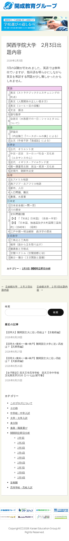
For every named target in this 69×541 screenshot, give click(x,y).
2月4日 (21, 452)
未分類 (14, 423)
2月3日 (26, 268)
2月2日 (21, 442)
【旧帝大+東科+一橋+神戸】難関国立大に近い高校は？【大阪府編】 (33, 359)
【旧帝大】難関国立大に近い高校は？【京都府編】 (33, 332)
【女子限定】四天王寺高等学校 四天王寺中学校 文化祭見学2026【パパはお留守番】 (33, 374)
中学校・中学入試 (20, 413)
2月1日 (21, 437)
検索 (7, 306)
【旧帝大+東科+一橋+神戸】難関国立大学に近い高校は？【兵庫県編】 (34, 345)
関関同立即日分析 (41, 268)
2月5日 (21, 457)
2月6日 (21, 462)
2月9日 (21, 477)
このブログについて (21, 403)
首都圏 (14, 482)
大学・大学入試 (18, 418)
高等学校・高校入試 (21, 487)
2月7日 (21, 467)
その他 (14, 408)
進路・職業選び (18, 428)
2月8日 (21, 472)
